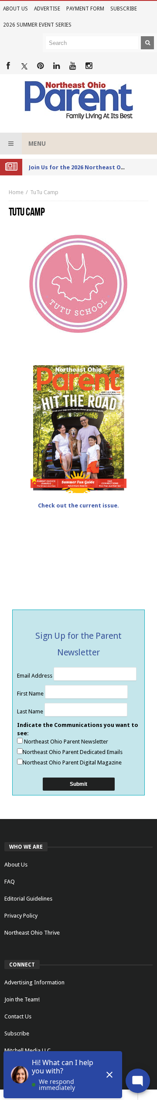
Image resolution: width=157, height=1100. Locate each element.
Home (16, 192)
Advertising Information (34, 982)
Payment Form (85, 9)
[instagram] (89, 66)
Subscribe (123, 9)
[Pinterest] (40, 66)
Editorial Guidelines (28, 898)
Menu (37, 143)
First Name (31, 693)
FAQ (9, 881)
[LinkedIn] (56, 66)
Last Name (30, 711)
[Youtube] (73, 66)
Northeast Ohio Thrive (32, 932)
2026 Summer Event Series (37, 25)
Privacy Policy (21, 915)
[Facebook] (8, 66)
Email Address (35, 675)
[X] (24, 66)
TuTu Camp (44, 192)
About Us (15, 9)
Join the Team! (22, 999)
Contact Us (17, 1016)
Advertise (47, 9)
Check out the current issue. (78, 505)
